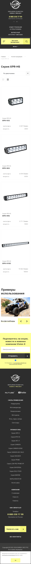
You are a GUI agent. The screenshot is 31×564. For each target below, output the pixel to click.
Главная (3, 56)
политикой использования (8, 555)
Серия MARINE (15, 475)
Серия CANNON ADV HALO (15, 452)
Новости (15, 497)
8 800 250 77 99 (15, 17)
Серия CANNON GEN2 (15, 448)
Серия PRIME (15, 460)
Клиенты (15, 501)
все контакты (15, 537)
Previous (21, 321)
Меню (15, 46)
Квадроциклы (15, 403)
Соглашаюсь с (15, 363)
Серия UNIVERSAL (15, 467)
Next (27, 321)
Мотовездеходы (15, 407)
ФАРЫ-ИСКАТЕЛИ (15, 479)
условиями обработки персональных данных (17, 363)
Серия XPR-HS (15, 437)
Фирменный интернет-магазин (15, 33)
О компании (15, 493)
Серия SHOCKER (15, 456)
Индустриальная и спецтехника (15, 28)
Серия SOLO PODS (15, 471)
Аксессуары (15, 483)
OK (15, 560)
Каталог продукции (16, 56)
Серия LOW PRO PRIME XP (15, 463)
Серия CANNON (15, 444)
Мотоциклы (15, 415)
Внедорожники (15, 411)
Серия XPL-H (15, 441)
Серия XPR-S (15, 433)
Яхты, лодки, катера (15, 419)
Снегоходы (15, 423)
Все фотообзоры (8, 321)
